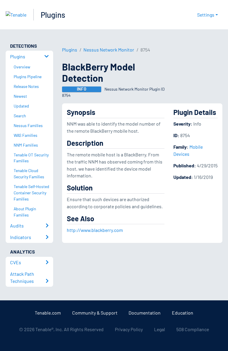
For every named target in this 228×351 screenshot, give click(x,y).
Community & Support (95, 312)
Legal (159, 329)
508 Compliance (192, 329)
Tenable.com (48, 312)
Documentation (145, 312)
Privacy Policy (129, 329)
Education (182, 312)
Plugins (53, 14)
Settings (205, 14)
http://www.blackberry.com (95, 230)
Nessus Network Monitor (108, 49)
